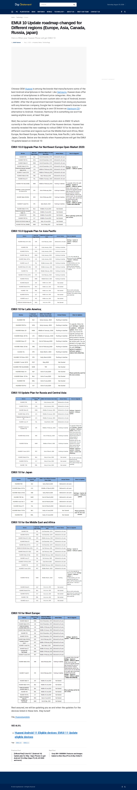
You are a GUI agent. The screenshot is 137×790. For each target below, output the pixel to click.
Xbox (33, 12)
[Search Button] (75, 5)
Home (13, 17)
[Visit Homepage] (23, 4)
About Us (70, 12)
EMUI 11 (26, 742)
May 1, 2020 (27, 42)
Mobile (49, 12)
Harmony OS (73, 108)
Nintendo (41, 12)
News (40, 42)
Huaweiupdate (22, 717)
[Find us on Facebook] (121, 11)
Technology (59, 12)
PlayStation (24, 12)
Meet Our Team (83, 12)
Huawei (26, 17)
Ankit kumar (17, 42)
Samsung (61, 92)
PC (17, 12)
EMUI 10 (18, 742)
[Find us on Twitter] (125, 11)
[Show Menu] (12, 11)
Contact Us (95, 12)
